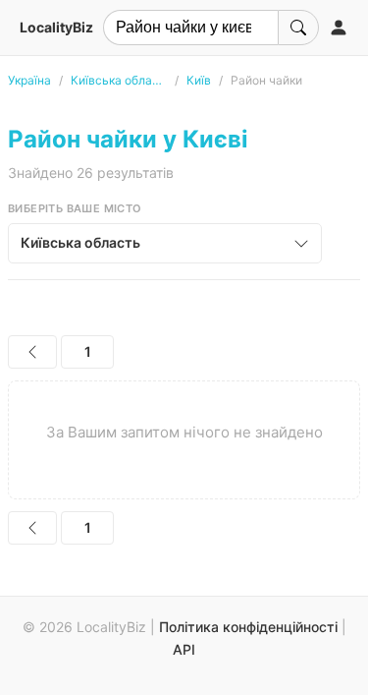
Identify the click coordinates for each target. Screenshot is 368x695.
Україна (29, 80)
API (184, 649)
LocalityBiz (56, 27)
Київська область (119, 80)
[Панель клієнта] (338, 27)
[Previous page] (32, 352)
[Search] (298, 27)
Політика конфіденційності (248, 626)
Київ (198, 80)
